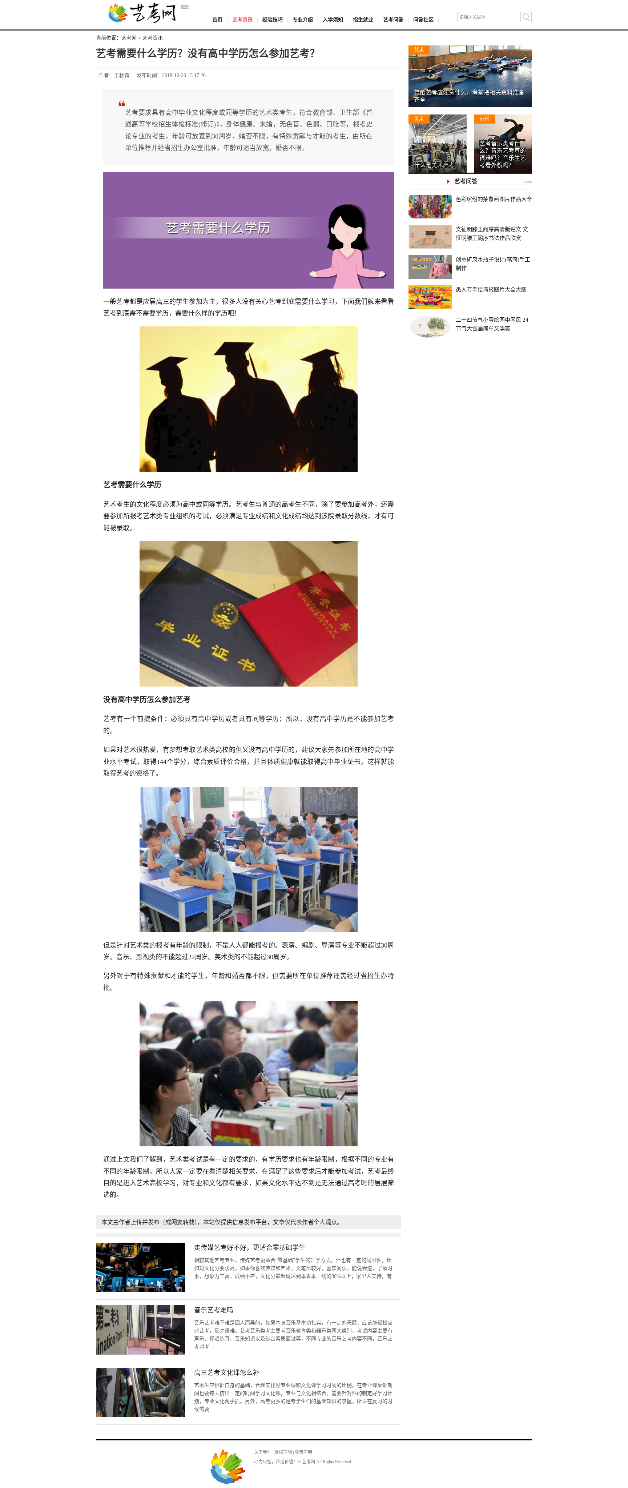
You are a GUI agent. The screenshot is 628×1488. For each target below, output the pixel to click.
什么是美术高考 (434, 165)
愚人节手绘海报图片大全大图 (491, 290)
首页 (217, 20)
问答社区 (423, 20)
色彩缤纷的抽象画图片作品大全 (494, 199)
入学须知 (333, 20)
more (527, 181)
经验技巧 (272, 20)
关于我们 (262, 1452)
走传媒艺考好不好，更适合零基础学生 (249, 1247)
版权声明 (283, 1452)
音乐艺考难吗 (213, 1310)
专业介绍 (303, 20)
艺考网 (129, 38)
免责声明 (303, 1452)
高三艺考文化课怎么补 (226, 1372)
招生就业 (363, 20)
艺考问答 (393, 20)
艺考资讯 (242, 20)
